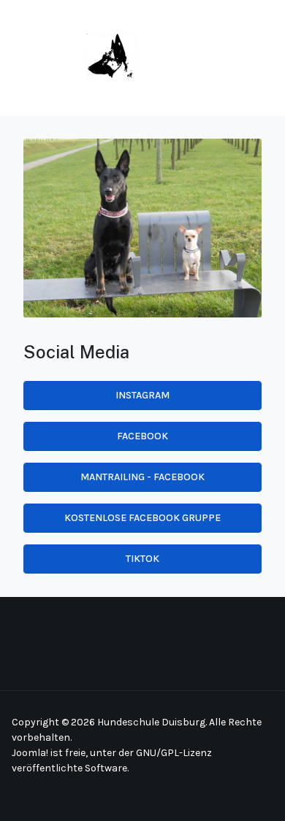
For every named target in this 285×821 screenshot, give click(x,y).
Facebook (142, 436)
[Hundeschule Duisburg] (74, 56)
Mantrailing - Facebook (142, 477)
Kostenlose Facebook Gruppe (142, 518)
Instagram (142, 395)
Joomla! (30, 753)
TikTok (142, 558)
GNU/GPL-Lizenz (174, 753)
